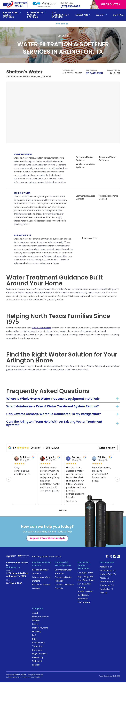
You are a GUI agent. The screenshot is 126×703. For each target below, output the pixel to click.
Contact (119, 14)
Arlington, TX (106, 566)
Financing (36, 631)
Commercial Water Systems (35, 14)
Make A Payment (40, 627)
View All (103, 592)
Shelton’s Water (19, 675)
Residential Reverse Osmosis (108, 197)
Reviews (63, 511)
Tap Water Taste (85, 572)
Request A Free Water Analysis (47, 538)
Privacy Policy (38, 642)
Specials (36, 664)
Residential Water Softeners (107, 158)
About (100, 14)
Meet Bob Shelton (40, 616)
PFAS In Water (84, 602)
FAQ (34, 635)
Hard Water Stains (86, 580)
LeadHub (116, 676)
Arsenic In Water (85, 591)
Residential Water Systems (11, 14)
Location (81, 14)
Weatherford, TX (107, 570)
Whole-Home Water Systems (85, 165)
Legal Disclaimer (39, 653)
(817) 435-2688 (94, 73)
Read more (45, 501)
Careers (35, 624)
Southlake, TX (106, 589)
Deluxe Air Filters (90, 238)
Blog (34, 638)
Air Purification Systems (60, 14)
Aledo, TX (104, 578)
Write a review (107, 447)
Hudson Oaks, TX (108, 574)
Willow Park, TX (107, 581)
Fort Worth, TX (107, 585)
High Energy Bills (85, 576)
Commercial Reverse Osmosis (85, 197)
